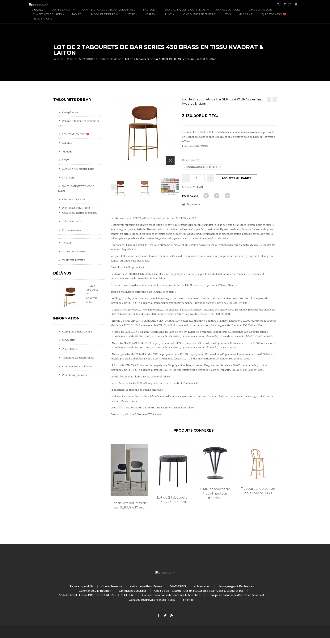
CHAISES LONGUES (228, 9)
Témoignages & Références (78, 357)
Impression (194, 204)
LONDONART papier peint (198, 14)
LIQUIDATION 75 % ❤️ (273, 14)
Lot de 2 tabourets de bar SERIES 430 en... (129, 505)
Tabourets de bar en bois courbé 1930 (258, 491)
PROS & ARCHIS (42, 18)
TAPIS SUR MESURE (260, 9)
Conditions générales (74, 375)
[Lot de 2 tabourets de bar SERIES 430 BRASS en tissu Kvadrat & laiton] (120, 188)
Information (66, 318)
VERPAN (150, 14)
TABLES (76, 14)
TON (228, 14)
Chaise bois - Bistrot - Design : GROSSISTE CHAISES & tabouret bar (198, 590)
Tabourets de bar (72, 221)
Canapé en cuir (61, 9)
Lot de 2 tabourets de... (92, 290)
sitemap (188, 599)
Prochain (173, 187)
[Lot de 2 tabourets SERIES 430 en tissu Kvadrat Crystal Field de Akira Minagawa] (172, 467)
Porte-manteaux (71, 230)
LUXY (168, 14)
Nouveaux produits (81, 586)
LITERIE (131, 14)
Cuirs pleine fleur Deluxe (77, 331)
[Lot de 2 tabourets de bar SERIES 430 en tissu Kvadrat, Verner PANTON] (129, 470)
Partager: (190, 195)
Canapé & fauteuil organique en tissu (109, 9)
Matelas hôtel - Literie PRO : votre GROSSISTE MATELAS (96, 595)
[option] (129, 480)
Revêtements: (191, 159)
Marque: (187, 186)
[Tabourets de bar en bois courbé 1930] (258, 463)
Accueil (37, 9)
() (289, 4)
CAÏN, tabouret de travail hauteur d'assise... (215, 493)
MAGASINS (245, 14)
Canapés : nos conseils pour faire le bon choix (171, 595)
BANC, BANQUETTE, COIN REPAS (185, 9)
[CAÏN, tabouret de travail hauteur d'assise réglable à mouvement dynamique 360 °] (215, 463)
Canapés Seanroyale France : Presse (152, 599)
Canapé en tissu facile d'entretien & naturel (236, 595)
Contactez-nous (111, 586)
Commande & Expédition (77, 366)
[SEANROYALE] (38, 5)
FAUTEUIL (149, 9)
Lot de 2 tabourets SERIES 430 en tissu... (172, 499)
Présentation (69, 349)
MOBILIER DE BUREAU (105, 14)
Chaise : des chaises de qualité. (79, 212)
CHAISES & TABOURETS (47, 14)
